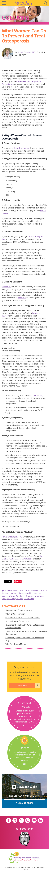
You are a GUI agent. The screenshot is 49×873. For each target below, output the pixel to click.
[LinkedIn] (40, 820)
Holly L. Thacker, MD (26, 52)
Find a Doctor (24, 803)
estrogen (32, 596)
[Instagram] (27, 820)
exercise (37, 593)
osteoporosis (24, 590)
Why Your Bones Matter (15, 644)
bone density (37, 395)
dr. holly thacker (16, 598)
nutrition (29, 593)
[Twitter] (14, 820)
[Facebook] (8, 820)
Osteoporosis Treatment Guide (18, 610)
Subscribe (22, 685)
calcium (5, 596)
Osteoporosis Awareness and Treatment (22, 617)
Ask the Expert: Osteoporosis (17, 621)
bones (21, 593)
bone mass (13, 593)
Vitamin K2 (6, 286)
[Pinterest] (21, 820)
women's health (11, 590)
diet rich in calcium (21, 148)
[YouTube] (34, 820)
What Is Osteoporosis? (15, 614)
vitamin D (22, 297)
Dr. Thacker (29, 598)
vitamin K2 (13, 596)
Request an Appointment (24, 796)
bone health (36, 590)
